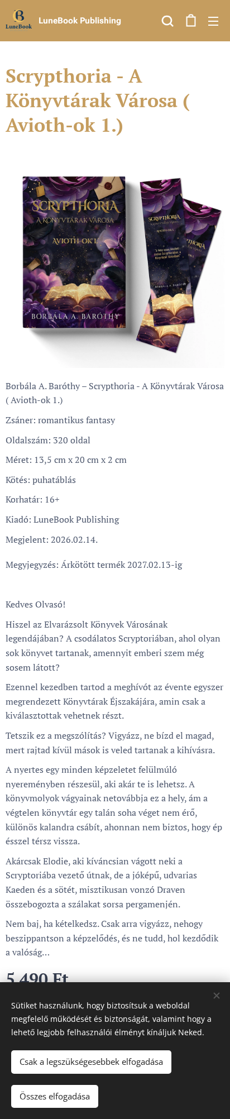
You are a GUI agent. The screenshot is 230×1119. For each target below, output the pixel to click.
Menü (213, 20)
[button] (167, 21)
